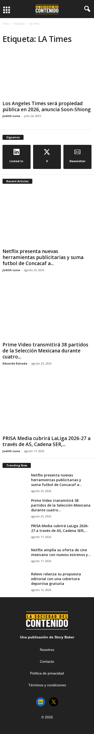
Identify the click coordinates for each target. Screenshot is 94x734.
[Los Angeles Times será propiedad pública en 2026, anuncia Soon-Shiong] (47, 74)
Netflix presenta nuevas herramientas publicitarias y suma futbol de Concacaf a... (43, 257)
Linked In (16, 161)
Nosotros (47, 650)
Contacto (47, 661)
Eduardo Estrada (15, 363)
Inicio (6, 23)
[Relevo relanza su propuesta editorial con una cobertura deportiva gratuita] (15, 581)
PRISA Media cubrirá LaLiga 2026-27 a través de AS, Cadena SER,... (46, 441)
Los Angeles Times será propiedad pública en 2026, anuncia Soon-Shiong (47, 106)
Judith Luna (11, 116)
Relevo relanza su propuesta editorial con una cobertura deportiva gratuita (56, 579)
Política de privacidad (47, 673)
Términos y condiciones (47, 685)
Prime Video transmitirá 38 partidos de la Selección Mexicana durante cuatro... (45, 350)
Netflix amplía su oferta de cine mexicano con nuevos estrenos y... (61, 552)
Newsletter (77, 161)
